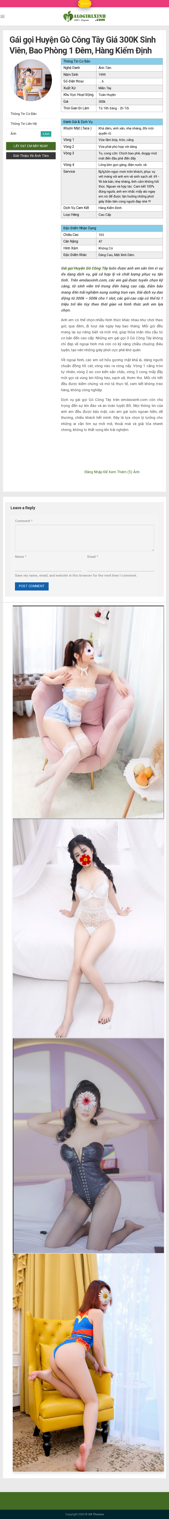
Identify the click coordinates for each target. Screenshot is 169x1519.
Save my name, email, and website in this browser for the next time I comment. (76, 575)
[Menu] (2, 16)
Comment (24, 521)
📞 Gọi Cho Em (84, 3)
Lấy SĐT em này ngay (31, 146)
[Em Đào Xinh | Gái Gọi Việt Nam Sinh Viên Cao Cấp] (84, 16)
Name (20, 557)
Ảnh (28, 134)
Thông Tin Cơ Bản (24, 114)
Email (92, 557)
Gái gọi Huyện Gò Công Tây (84, 268)
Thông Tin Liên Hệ (24, 124)
